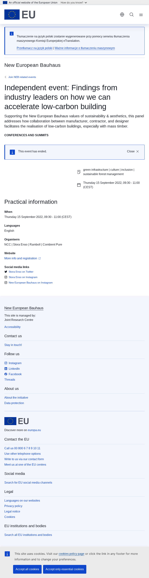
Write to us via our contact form (24, 459)
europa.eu (34, 430)
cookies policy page (71, 553)
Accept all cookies (27, 569)
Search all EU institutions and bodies (28, 534)
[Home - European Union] (19, 14)
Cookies (9, 516)
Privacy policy (13, 506)
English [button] (122, 14)
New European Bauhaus (23, 308)
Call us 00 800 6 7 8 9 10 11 (22, 448)
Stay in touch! (13, 344)
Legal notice (12, 511)
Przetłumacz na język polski (35, 48)
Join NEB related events (22, 77)
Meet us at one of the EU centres (25, 464)
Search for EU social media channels (28, 482)
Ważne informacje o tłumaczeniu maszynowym (85, 48)
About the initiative (16, 397)
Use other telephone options (22, 453)
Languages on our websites (22, 500)
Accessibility (12, 326)
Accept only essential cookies (65, 569)
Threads (9, 379)
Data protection (14, 403)
